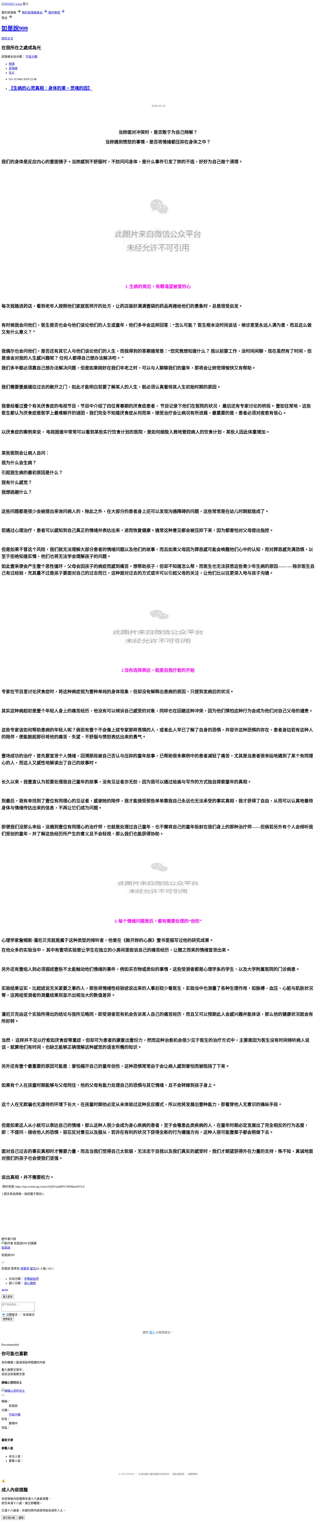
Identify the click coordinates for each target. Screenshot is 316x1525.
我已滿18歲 (9, 1517)
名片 (12, 72)
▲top (4, 1289)
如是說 (5, 1247)
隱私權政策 (179, 1474)
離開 (21, 1517)
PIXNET (131, 1474)
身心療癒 (30, 1283)
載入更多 (7, 1296)
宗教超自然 (31, 1278)
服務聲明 (193, 1474)
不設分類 (31, 56)
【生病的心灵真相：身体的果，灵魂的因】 (50, 88)
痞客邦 (24, 1268)
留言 (33, 1268)
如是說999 (14, 28)
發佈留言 (7, 1319)
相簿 (12, 64)
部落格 (13, 68)
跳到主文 (7, 38)
